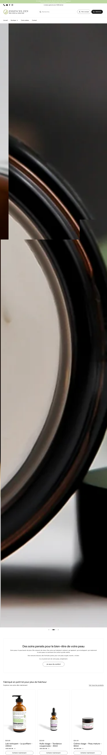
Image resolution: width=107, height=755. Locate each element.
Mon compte (85, 12)
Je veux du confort (53, 664)
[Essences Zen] (15, 12)
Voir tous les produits (96, 685)
